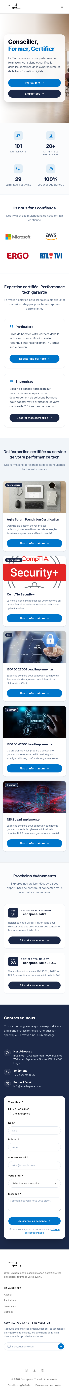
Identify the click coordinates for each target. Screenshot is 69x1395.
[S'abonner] (61, 1346)
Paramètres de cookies (48, 1385)
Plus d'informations (32, 543)
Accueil (8, 1294)
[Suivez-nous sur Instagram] (42, 1370)
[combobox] (34, 1183)
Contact (8, 1311)
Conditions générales (19, 1385)
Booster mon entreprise (32, 418)
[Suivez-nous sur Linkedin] (26, 1370)
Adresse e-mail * (18, 1157)
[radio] (9, 1109)
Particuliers (32, 83)
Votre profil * (15, 1175)
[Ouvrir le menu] (62, 6)
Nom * (12, 1122)
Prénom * (13, 1139)
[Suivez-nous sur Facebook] (34, 1370)
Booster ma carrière (32, 358)
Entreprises (32, 93)
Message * (14, 1193)
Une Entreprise (21, 1113)
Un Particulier (21, 1108)
